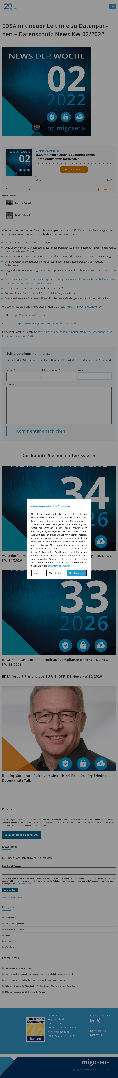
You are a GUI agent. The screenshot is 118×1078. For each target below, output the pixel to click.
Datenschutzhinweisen (59, 565)
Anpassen (38, 572)
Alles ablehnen (56, 572)
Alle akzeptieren (76, 572)
